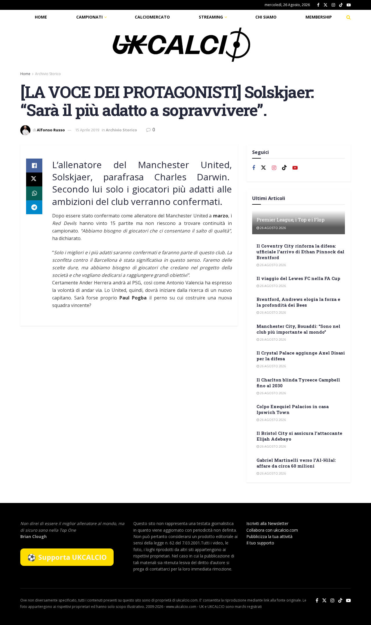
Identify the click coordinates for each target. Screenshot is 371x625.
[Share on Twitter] (34, 179)
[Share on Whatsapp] (34, 193)
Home (41, 17)
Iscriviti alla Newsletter (267, 523)
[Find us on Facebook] (318, 5)
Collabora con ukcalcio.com (272, 530)
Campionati (89, 17)
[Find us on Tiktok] (284, 167)
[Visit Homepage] (181, 44)
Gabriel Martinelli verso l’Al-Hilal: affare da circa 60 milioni (296, 463)
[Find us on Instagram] (333, 5)
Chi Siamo (266, 17)
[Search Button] (348, 17)
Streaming (211, 17)
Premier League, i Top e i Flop (291, 219)
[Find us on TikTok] (341, 5)
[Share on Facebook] (34, 165)
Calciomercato (152, 17)
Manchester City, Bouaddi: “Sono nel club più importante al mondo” (298, 329)
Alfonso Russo (51, 129)
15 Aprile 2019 (87, 129)
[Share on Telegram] (34, 207)
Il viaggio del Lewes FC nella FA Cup (298, 278)
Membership (318, 17)
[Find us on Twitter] (325, 5)
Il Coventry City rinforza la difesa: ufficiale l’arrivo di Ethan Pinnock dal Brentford (300, 251)
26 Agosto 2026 (272, 228)
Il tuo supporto (260, 543)
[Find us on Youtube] (349, 5)
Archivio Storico (48, 73)
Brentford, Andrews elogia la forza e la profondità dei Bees (298, 302)
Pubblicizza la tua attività (269, 536)
